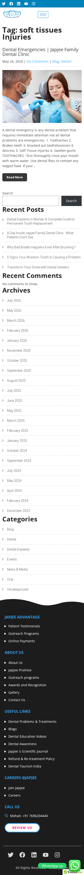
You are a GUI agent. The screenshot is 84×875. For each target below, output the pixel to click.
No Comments (38, 61)
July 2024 (14, 471)
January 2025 (17, 441)
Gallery (13, 692)
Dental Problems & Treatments (32, 721)
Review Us (22, 827)
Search (7, 193)
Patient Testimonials (24, 626)
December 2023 (18, 511)
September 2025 (19, 370)
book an (70, 14)
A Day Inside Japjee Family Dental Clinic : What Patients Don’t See (40, 235)
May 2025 (14, 410)
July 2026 (14, 300)
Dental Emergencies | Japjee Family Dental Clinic (40, 51)
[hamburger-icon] (43, 14)
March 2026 (16, 320)
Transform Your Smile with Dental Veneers (38, 267)
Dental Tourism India (24, 766)
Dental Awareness (22, 744)
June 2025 (14, 400)
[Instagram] (33, 3)
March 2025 (16, 420)
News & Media (17, 569)
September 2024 (19, 461)
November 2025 (19, 350)
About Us (15, 662)
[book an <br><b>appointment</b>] (57, 14)
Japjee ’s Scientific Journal (28, 751)
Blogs (12, 729)
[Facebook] (11, 3)
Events (12, 559)
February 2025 (17, 430)
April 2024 (14, 491)
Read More (15, 177)
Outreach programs (23, 677)
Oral (10, 579)
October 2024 (17, 451)
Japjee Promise (20, 670)
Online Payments (21, 641)
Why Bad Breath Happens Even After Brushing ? (41, 247)
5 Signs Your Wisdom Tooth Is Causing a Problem (44, 257)
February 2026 (17, 330)
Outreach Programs (23, 633)
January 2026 (17, 340)
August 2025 (16, 380)
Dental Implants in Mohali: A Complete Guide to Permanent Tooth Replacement (41, 221)
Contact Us (16, 700)
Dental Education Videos (27, 736)
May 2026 (14, 310)
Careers (14, 795)
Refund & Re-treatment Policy (31, 759)
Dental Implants (18, 549)
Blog (55, 61)
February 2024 (17, 501)
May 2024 (14, 481)
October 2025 (17, 360)
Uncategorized (17, 589)
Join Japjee (16, 788)
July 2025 (14, 390)
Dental (66, 61)
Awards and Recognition (27, 685)
